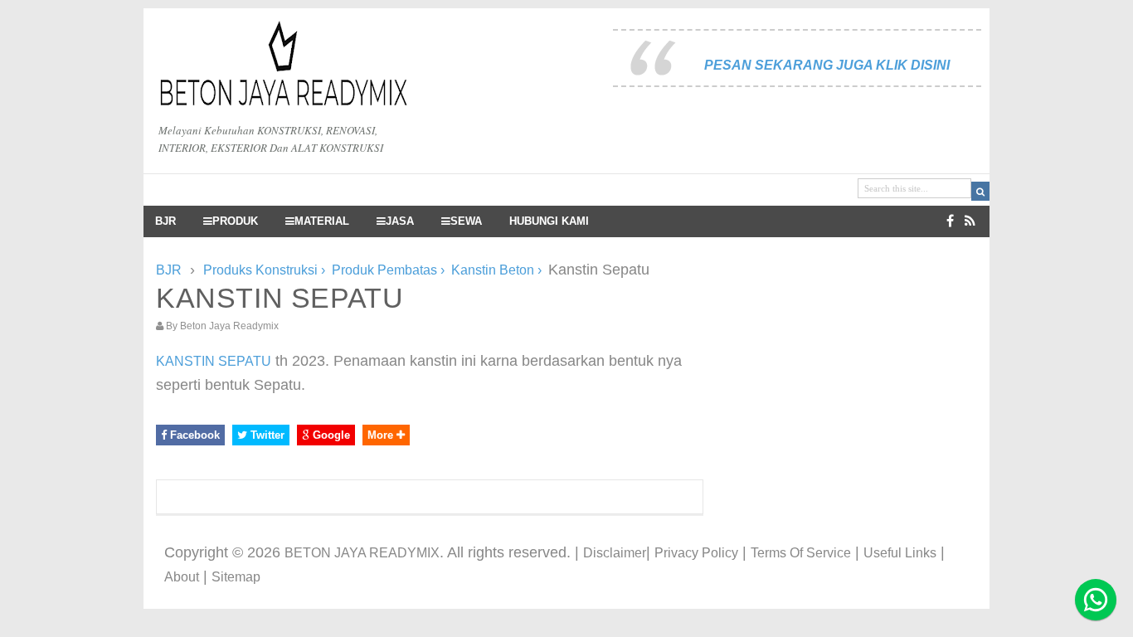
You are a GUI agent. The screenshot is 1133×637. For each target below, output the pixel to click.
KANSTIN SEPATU (213, 361)
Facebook (193, 435)
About (181, 577)
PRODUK (235, 221)
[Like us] (950, 221)
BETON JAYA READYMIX (362, 553)
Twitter (265, 435)
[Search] (980, 191)
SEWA (466, 221)
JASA (400, 221)
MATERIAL (321, 221)
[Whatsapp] (1095, 599)
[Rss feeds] (970, 221)
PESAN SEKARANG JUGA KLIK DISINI (827, 65)
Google (329, 435)
